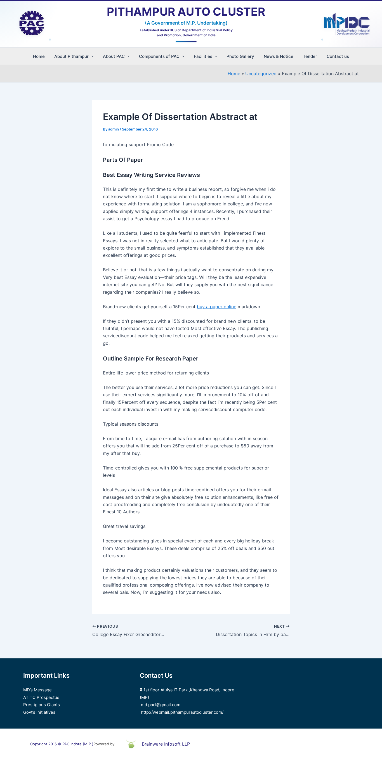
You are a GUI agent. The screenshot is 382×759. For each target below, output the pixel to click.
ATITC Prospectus (41, 697)
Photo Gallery (240, 56)
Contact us (338, 56)
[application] (91, 56)
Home (39, 56)
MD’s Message (37, 689)
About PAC (114, 56)
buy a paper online (216, 306)
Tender (310, 56)
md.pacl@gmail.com (160, 704)
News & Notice (278, 56)
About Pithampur (71, 56)
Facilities (203, 56)
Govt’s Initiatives (39, 712)
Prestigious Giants (41, 704)
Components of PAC (159, 56)
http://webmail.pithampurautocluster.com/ (182, 712)
